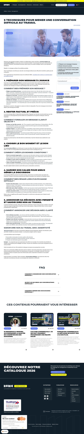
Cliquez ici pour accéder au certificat (11, 412)
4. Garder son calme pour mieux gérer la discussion (68, 70)
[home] (6, 5)
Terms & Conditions (31, 424)
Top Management (61, 393)
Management (15, 11)
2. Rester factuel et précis (65, 65)
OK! (23, 427)
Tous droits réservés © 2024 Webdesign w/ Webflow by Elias (42, 426)
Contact (52, 4)
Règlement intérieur (55, 424)
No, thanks (5, 427)
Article (9, 11)
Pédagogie (15, 4)
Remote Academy (75, 389)
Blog (72, 393)
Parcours (59, 391)
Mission (41, 4)
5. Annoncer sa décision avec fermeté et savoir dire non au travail (68, 73)
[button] (22, 5)
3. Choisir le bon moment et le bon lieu (68, 67)
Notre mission (47, 393)
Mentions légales (38, 424)
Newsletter (74, 391)
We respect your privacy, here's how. (8, 423)
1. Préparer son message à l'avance (67, 64)
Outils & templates (75, 395)
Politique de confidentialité (46, 424)
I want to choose (14, 427)
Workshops (60, 389)
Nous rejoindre (47, 389)
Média (5, 11)
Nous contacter (48, 391)
